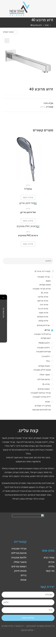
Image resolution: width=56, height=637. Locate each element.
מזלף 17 (28, 189)
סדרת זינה (44, 304)
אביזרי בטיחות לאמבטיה (41, 392)
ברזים (42, 106)
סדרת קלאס (43, 320)
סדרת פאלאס (42, 316)
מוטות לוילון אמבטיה (42, 369)
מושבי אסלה (45, 374)
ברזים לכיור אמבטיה (42, 334)
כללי (48, 361)
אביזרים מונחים (43, 325)
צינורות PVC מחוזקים (28, 235)
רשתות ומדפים (44, 388)
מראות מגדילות (43, 379)
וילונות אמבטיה (43, 347)
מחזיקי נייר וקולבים (43, 405)
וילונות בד (46, 356)
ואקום (48, 280)
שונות (47, 401)
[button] (47, 8)
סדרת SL (44, 292)
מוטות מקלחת (45, 284)
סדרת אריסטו (42, 300)
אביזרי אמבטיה (43, 276)
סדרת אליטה (43, 296)
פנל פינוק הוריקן (28, 212)
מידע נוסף (28, 197)
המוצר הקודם (8, 32)
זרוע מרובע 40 (36, 25)
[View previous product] (16, 32)
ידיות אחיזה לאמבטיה (42, 396)
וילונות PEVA (44, 342)
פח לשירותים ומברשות (41, 409)
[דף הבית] (52, 25)
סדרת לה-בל (43, 308)
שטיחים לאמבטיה (43, 351)
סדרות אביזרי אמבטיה (42, 288)
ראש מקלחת (46, 338)
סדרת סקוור (43, 312)
